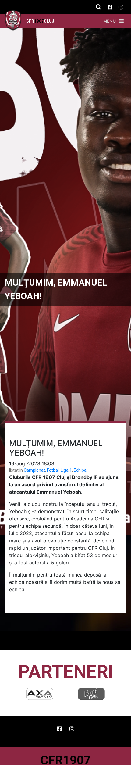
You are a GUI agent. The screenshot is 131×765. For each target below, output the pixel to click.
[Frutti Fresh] (76, 694)
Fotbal (53, 470)
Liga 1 (66, 470)
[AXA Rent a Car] (24, 694)
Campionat (34, 470)
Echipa (80, 470)
